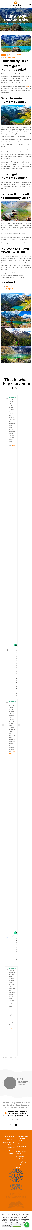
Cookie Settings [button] (7, 1226)
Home (8, 23)
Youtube (8, 291)
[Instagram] (21, 1125)
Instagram (9, 289)
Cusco (28, 86)
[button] (3, 1082)
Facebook (9, 287)
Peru (3, 55)
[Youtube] (16, 1125)
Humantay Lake (15, 60)
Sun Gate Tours (10, 57)
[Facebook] (10, 1125)
